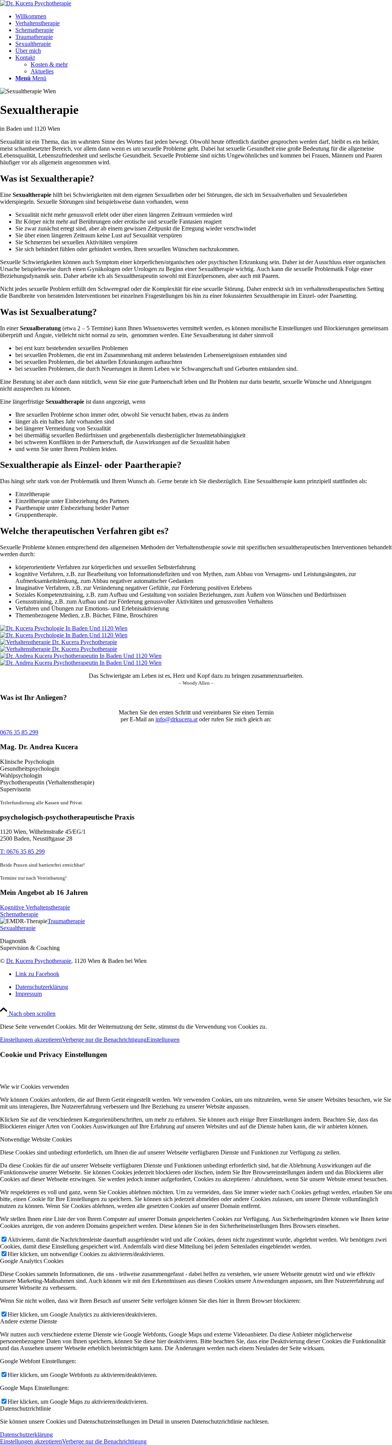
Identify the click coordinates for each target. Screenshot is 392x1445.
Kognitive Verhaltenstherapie (35, 907)
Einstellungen (163, 1039)
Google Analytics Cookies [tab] (32, 1261)
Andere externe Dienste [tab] (28, 1321)
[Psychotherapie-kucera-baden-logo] (35, 3)
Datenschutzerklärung (26, 1434)
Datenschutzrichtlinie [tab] (25, 1408)
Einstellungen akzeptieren (31, 1039)
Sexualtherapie (18, 928)
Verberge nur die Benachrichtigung (104, 1039)
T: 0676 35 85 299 (22, 851)
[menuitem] (203, 16)
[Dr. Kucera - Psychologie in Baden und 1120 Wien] (196, 632)
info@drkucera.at (176, 719)
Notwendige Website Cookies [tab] (36, 1139)
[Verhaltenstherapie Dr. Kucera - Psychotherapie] (196, 646)
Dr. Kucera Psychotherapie (38, 961)
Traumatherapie (66, 921)
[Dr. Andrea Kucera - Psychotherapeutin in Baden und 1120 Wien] (196, 659)
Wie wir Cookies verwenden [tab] (34, 1086)
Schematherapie (19, 914)
